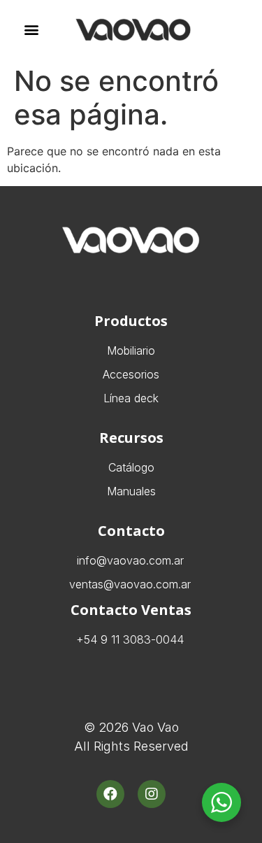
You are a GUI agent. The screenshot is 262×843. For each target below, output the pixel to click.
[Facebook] (110, 794)
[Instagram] (152, 794)
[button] (31, 29)
